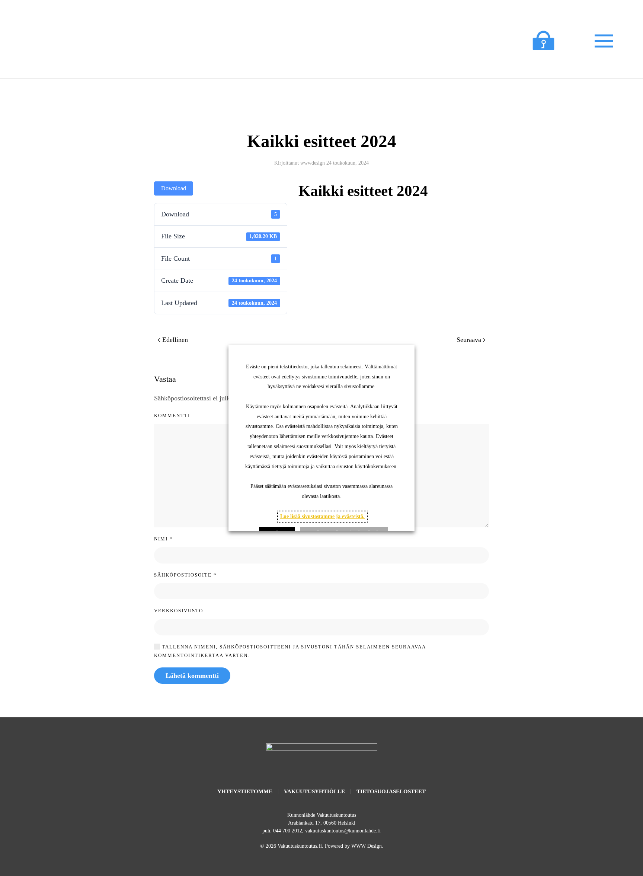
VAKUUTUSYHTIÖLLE (314, 791)
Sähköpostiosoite (185, 575)
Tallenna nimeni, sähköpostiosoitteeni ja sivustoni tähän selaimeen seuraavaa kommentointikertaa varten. (290, 651)
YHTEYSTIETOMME (244, 791)
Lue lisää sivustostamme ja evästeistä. (322, 516)
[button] (604, 41)
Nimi (163, 539)
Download (173, 188)
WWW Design (366, 846)
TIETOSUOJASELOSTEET (391, 791)
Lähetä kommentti (192, 675)
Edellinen (175, 339)
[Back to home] (109, 41)
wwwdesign (312, 163)
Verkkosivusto (178, 610)
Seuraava (469, 339)
